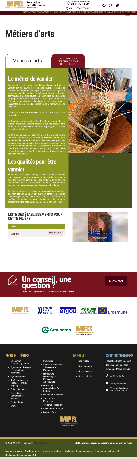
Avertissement (32, 451)
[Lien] (25, 5)
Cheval (14, 406)
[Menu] (128, 13)
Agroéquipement (18, 376)
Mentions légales (13, 451)
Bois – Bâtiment (18, 389)
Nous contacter (85, 376)
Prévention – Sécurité (53, 394)
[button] (97, 156)
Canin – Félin (17, 402)
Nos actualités (85, 371)
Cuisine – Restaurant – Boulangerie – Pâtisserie (53, 367)
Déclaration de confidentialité (78, 451)
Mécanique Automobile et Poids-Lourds (53, 388)
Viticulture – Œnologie (53, 408)
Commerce (48, 361)
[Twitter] (117, 5)
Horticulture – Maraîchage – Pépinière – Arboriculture (49, 378)
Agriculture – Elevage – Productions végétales (21, 370)
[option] (100, 233)
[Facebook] (104, 5)
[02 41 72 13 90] (108, 375)
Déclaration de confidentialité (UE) (21, 455)
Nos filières (83, 361)
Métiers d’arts (49, 412)
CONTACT (117, 281)
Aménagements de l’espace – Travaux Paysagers (19, 383)
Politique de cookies (51, 451)
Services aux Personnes (49, 399)
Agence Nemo (40, 443)
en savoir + (55, 232)
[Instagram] (110, 5)
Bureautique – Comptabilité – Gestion (17, 396)
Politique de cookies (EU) (107, 451)
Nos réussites (85, 366)
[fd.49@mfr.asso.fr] (108, 382)
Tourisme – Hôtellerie (53, 405)
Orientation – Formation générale (20, 362)
